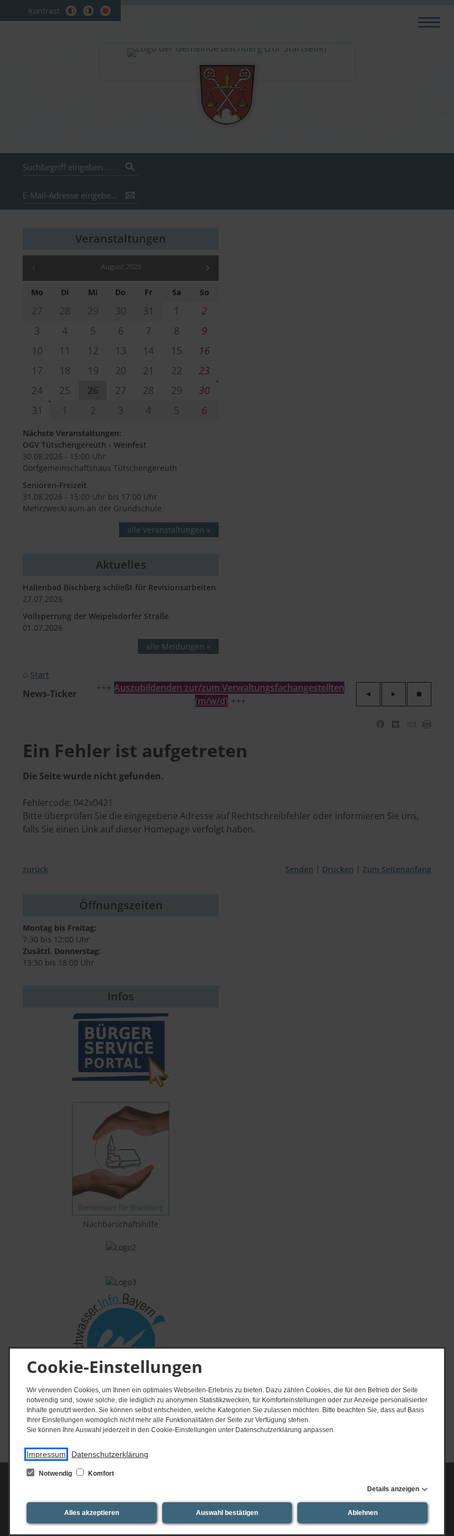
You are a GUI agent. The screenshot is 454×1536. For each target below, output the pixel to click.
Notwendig (55, 1473)
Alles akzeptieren (91, 1513)
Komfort (100, 1473)
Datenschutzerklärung (109, 1454)
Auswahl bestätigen (227, 1513)
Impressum (46, 1454)
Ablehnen (363, 1513)
